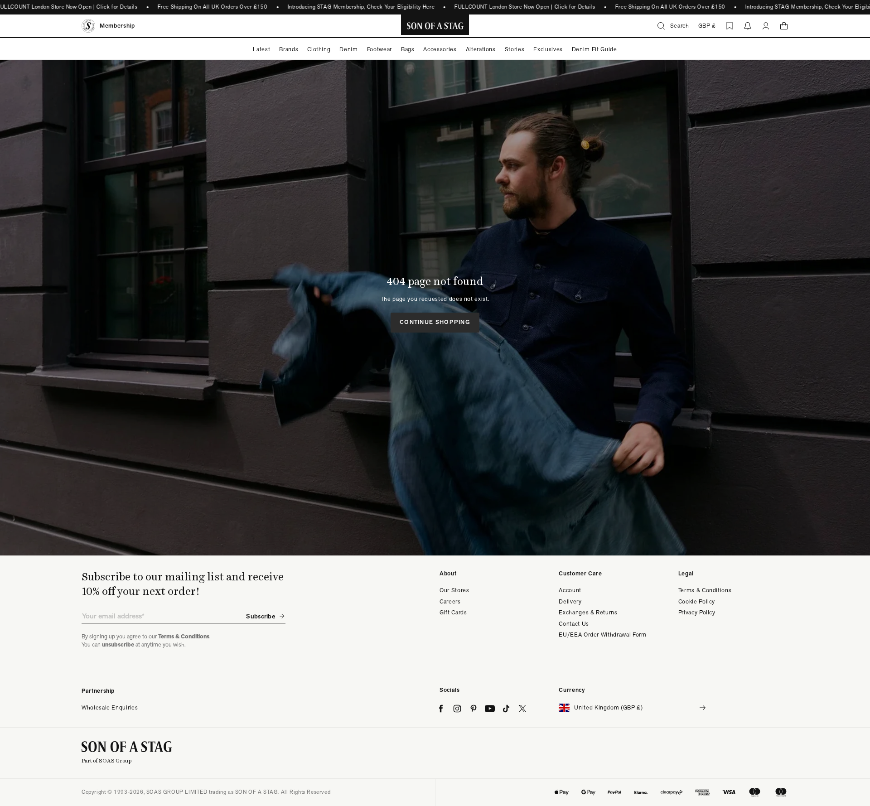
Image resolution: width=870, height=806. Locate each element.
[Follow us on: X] (522, 709)
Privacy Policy (696, 612)
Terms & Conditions (705, 590)
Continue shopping (435, 322)
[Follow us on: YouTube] (490, 709)
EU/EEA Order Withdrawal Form (602, 634)
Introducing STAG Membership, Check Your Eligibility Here (361, 6)
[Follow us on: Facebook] (441, 709)
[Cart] (784, 25)
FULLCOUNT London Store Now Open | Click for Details (524, 6)
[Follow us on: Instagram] (457, 709)
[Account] (766, 25)
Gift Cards (453, 612)
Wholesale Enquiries (110, 707)
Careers (450, 601)
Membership (117, 25)
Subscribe (260, 616)
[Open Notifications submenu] (748, 25)
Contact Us (574, 623)
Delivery (570, 601)
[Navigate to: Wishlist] (729, 25)
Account (570, 590)
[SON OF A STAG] (435, 25)
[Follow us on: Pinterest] (473, 709)
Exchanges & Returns (588, 612)
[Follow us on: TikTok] (506, 709)
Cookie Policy (696, 601)
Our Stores (454, 590)
